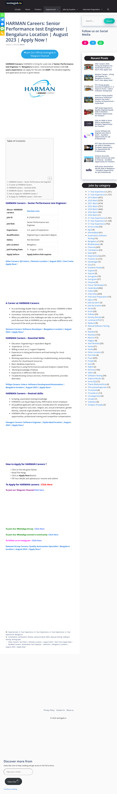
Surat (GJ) (92, 381)
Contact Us (60, 710)
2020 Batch (93, 200)
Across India (93, 226)
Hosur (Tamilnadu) (96, 285)
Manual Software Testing (98, 326)
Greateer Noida (95, 267)
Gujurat (91, 273)
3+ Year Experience (41, 632)
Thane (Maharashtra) (97, 384)
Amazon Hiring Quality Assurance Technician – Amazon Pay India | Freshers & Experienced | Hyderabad (105, 99)
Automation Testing (25, 637)
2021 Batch (93, 203)
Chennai (91, 247)
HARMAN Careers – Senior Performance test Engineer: (30, 182)
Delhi (90, 253)
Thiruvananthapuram (97, 387)
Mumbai (91, 334)
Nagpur (91, 340)
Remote (91, 369)
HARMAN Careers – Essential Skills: (22, 188)
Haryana (91, 282)
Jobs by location (69, 9)
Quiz (90, 364)
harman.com (33, 211)
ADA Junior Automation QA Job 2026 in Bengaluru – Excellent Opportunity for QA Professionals (105, 169)
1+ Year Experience (96, 191)
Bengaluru (19, 634)
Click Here (46, 484)
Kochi (90, 311)
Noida (90, 346)
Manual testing (56, 637)
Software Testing (95, 375)
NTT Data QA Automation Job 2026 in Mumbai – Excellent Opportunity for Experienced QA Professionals (105, 147)
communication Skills (42, 637)
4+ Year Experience (56, 632)
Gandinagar (93, 261)
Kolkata (91, 314)
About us (69, 710)
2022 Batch (93, 206)
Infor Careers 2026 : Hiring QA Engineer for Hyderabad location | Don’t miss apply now (104, 67)
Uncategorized (94, 396)
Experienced (51, 9)
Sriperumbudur (94, 378)
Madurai (91, 323)
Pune (90, 358)
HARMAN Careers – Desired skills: (22, 191)
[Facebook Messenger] (2, 24)
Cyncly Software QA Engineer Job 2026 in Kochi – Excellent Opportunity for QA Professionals (103, 135)
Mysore (91, 337)
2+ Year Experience (26, 632)
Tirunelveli (92, 390)
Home (27, 9)
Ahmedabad (93, 232)
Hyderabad (93, 288)
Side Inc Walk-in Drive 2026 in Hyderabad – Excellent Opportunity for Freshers (103, 123)
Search (109, 21)
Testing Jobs (16, 639)
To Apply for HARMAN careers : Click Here (25, 196)
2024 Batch (93, 212)
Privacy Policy (49, 710)
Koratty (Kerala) (94, 317)
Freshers (38, 9)
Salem (90, 372)
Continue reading (10, 789)
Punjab (91, 361)
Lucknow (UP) (94, 320)
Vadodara (92, 401)
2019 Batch (93, 197)
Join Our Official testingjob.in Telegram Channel (41, 54)
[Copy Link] (2, 33)
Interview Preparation (91, 9)
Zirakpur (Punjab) (95, 404)
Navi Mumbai (94, 343)
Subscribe (12, 781)
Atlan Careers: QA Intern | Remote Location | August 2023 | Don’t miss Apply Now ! (40, 642)
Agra (90, 229)
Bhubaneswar (94, 244)
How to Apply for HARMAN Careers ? (23, 193)
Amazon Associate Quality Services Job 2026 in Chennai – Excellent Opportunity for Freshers (105, 159)
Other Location (94, 352)
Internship (92, 294)
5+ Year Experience (96, 223)
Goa (89, 264)
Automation (12, 637)
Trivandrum (93, 393)
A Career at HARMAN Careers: (20, 185)
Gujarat (91, 270)
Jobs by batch (94, 302)
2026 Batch (93, 215)
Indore (91, 291)
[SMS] (2, 28)
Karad (90, 308)
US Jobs (18, 9)
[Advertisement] (40, 119)
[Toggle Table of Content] (48, 178)
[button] (108, 9)
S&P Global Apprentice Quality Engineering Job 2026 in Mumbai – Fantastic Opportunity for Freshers (104, 112)
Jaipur (90, 299)
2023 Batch (93, 209)
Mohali (91, 331)
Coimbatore (93, 250)
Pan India (92, 355)
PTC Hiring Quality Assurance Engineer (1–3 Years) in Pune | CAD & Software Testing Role (104, 88)
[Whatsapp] (2, 15)
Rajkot (90, 366)
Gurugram (92, 276)
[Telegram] (2, 19)
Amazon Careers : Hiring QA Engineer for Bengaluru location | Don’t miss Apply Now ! (104, 77)
